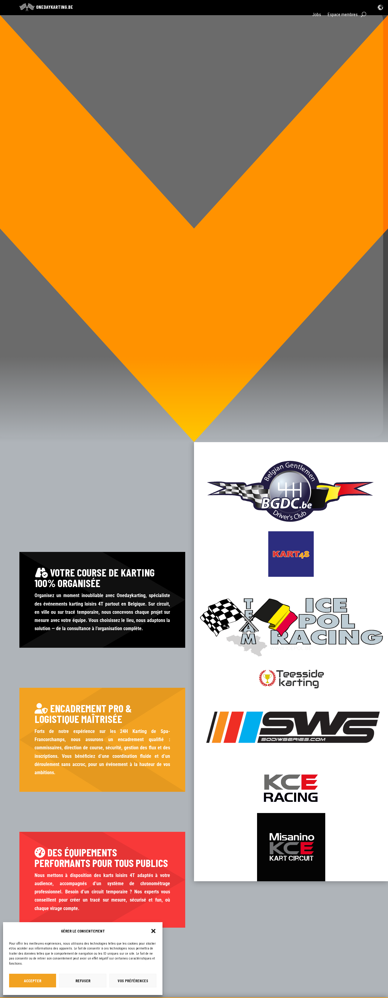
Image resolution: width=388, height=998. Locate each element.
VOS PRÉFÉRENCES (133, 980)
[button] (153, 931)
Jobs (316, 14)
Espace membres (343, 14)
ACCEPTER (32, 980)
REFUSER (82, 980)
